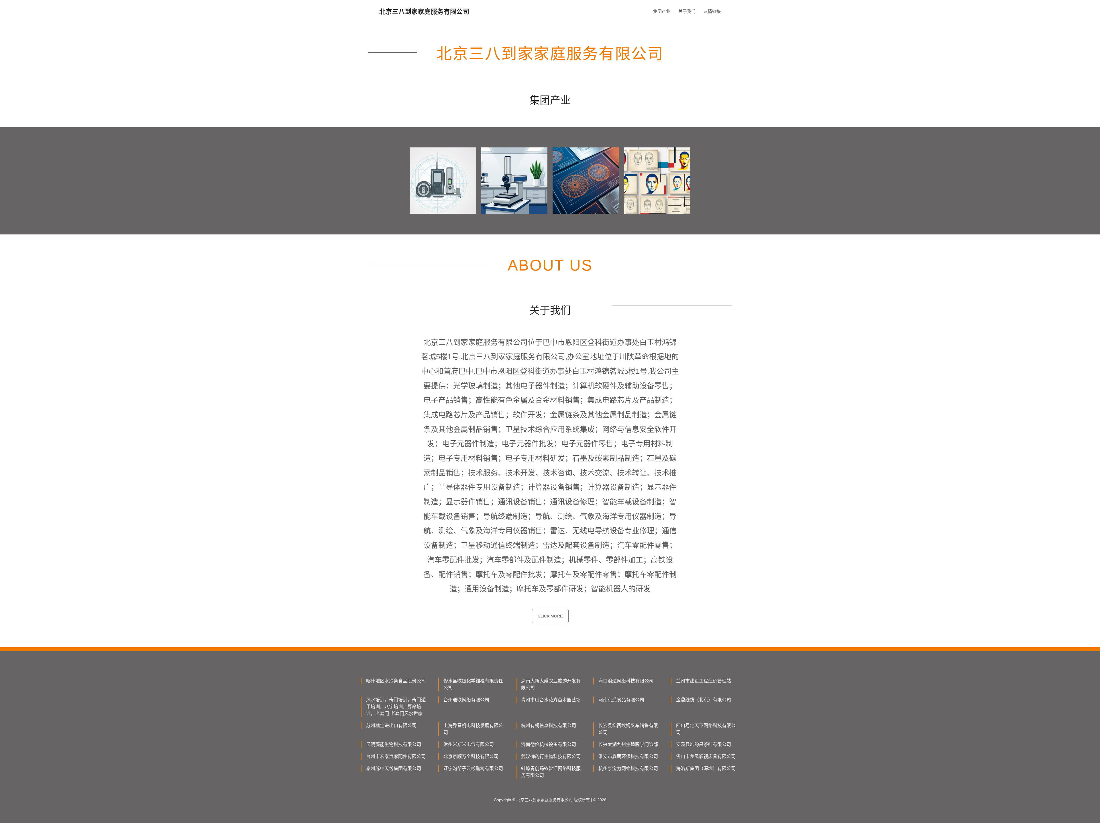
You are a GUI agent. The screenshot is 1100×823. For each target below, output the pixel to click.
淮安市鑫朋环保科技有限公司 (628, 756)
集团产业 (661, 11)
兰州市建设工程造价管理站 (703, 680)
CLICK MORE (550, 616)
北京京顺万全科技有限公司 (470, 756)
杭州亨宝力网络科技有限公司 (628, 768)
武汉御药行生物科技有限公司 (551, 756)
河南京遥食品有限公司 (621, 699)
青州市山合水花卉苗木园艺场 (551, 699)
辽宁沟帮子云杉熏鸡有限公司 (473, 768)
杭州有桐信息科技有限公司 (548, 725)
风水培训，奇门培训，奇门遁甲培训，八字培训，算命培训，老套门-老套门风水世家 (396, 706)
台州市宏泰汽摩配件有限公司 (396, 756)
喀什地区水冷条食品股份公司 (396, 680)
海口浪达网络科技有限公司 (625, 680)
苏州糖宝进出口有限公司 (391, 725)
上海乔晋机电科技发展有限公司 (473, 729)
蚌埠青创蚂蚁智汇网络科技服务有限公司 (551, 772)
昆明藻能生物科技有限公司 (393, 744)
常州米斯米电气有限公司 (468, 744)
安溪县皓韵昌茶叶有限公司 (703, 744)
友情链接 (712, 11)
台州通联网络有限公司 (466, 699)
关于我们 (687, 11)
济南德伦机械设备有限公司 (548, 744)
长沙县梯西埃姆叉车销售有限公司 (628, 729)
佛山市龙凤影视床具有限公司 (706, 756)
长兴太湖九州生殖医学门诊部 (628, 744)
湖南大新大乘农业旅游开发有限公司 (551, 684)
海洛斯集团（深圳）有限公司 (706, 768)
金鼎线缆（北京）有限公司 (703, 699)
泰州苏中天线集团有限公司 (393, 768)
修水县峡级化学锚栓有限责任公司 (473, 684)
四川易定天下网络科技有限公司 (706, 729)
